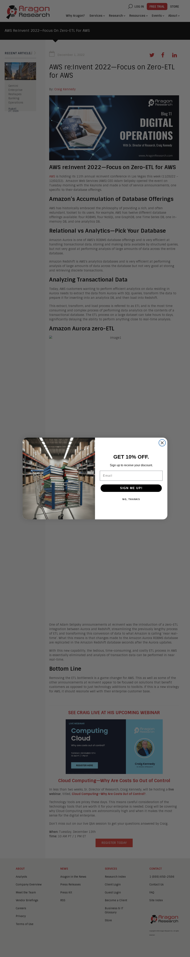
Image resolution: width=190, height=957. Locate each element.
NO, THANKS (131, 499)
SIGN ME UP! (131, 488)
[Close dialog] (162, 442)
